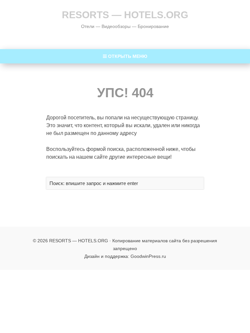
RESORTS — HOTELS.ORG (125, 14)
